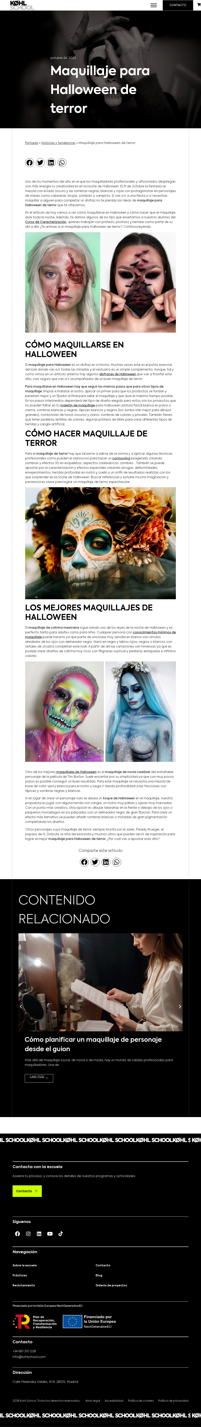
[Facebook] (17, 1234)
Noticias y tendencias (58, 143)
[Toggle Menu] (154, 5)
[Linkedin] (39, 1234)
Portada (31, 143)
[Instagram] (28, 1234)
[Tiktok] (61, 1234)
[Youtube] (50, 1234)
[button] (29, 162)
